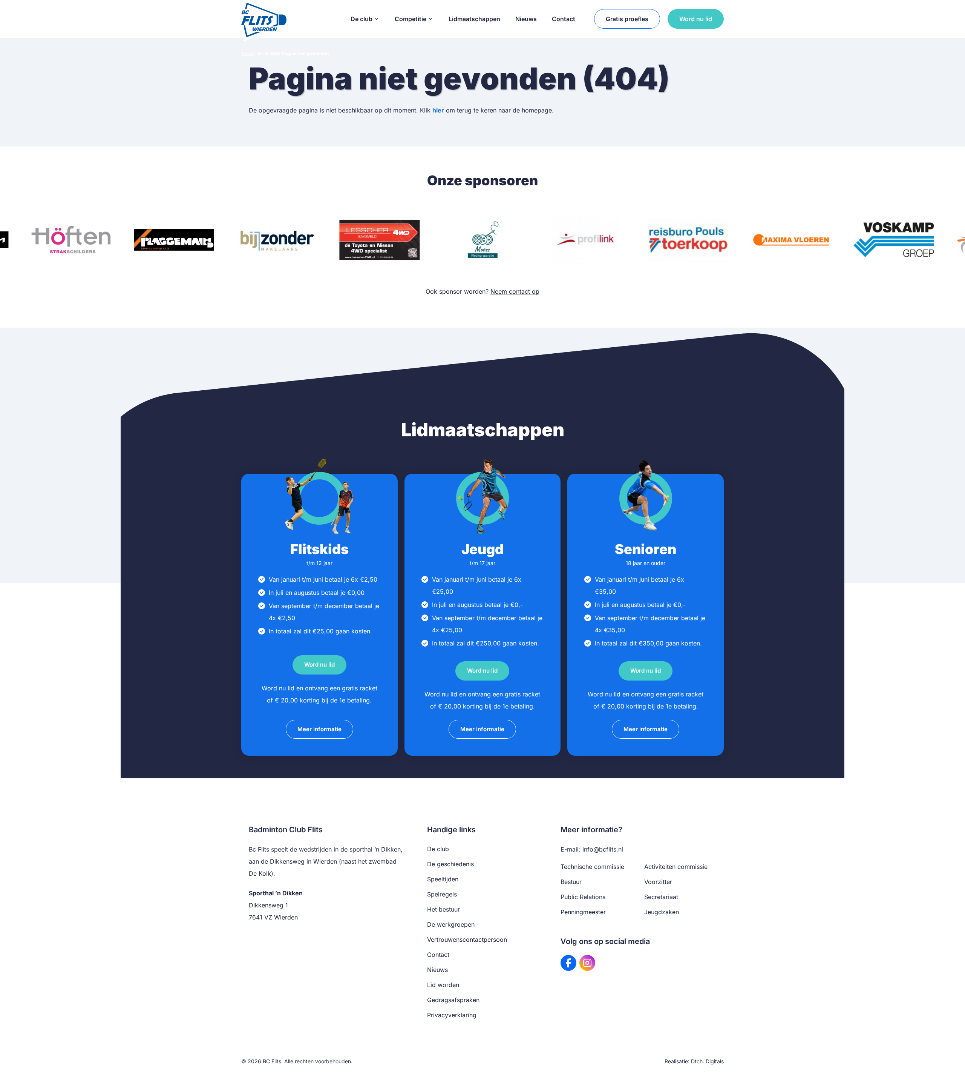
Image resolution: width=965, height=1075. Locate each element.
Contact (563, 19)
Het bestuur (443, 909)
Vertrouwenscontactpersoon (467, 939)
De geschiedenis (450, 864)
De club (361, 19)
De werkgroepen (451, 924)
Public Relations (583, 897)
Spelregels (442, 894)
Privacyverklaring (451, 1015)
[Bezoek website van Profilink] (585, 240)
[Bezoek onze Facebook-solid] (568, 963)
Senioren (645, 549)
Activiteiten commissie (676, 866)
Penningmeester (583, 912)
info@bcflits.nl (602, 849)
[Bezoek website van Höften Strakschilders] (71, 240)
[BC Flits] (263, 18)
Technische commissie (592, 866)
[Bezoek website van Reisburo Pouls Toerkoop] (688, 240)
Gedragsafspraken (453, 1000)
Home (247, 53)
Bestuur (571, 882)
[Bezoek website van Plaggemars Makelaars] (174, 240)
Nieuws (526, 19)
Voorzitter (658, 882)
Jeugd (482, 549)
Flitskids (319, 549)
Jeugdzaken (661, 912)
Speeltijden (442, 879)
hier (438, 110)
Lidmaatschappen (474, 19)
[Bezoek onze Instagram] (587, 963)
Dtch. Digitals (707, 1061)
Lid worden (443, 985)
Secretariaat (661, 897)
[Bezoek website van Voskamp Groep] (894, 240)
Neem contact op (514, 291)
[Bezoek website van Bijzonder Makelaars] (277, 240)
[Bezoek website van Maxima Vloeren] (791, 240)
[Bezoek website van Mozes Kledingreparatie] (482, 240)
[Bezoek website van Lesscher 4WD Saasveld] (380, 240)
